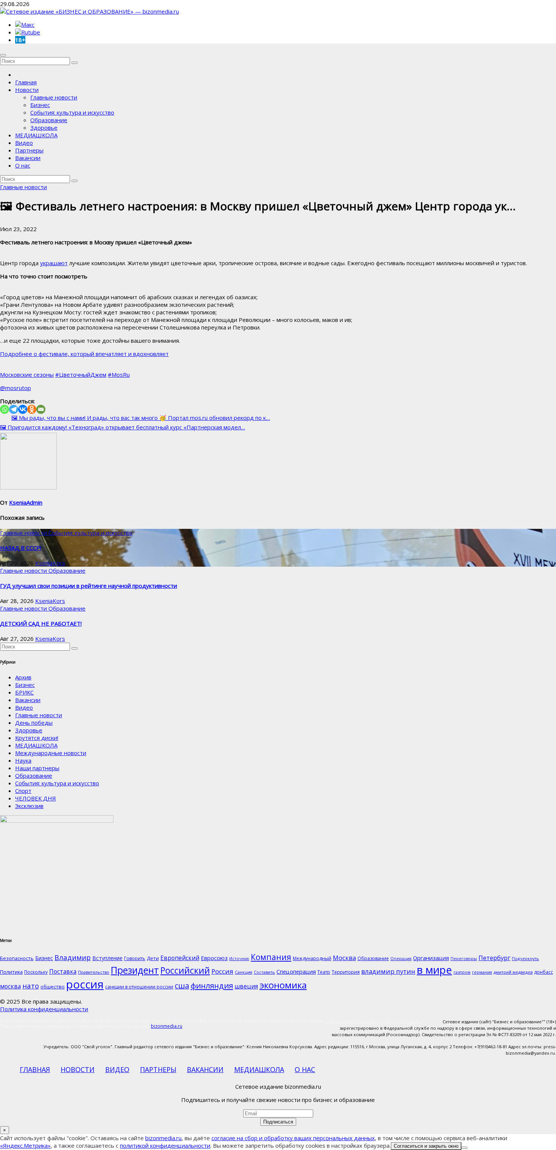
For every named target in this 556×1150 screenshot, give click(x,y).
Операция (401, 958)
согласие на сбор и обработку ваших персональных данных (293, 1138)
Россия (222, 971)
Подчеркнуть (525, 958)
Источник (239, 958)
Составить (264, 972)
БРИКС (24, 692)
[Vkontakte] (22, 409)
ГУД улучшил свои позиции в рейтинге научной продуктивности (88, 585)
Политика (11, 971)
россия (85, 984)
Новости (27, 89)
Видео (24, 142)
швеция (246, 986)
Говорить (134, 958)
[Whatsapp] (4, 409)
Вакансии (27, 158)
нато (30, 985)
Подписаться (278, 1122)
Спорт (23, 790)
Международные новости (50, 753)
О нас (22, 165)
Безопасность (17, 958)
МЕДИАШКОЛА (36, 135)
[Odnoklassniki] (31, 409)
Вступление (107, 958)
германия (482, 972)
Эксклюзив (29, 806)
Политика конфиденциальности (44, 1009)
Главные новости (53, 97)
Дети (153, 958)
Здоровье (43, 127)
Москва (344, 957)
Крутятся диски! (36, 737)
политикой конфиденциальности (165, 1145)
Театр (323, 972)
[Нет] (464, 1148)
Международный (312, 958)
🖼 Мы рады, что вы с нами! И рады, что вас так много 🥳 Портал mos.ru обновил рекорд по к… (140, 417)
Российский (185, 970)
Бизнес (40, 105)
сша (182, 986)
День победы (34, 722)
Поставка (62, 971)
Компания (271, 957)
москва (10, 986)
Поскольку (36, 972)
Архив (23, 677)
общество (52, 986)
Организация (431, 958)
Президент (135, 970)
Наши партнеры (37, 768)
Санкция (243, 972)
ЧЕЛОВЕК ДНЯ (35, 798)
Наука (23, 760)
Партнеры (29, 150)
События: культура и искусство (72, 112)
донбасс (543, 972)
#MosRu (119, 374)
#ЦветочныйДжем (80, 374)
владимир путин (388, 971)
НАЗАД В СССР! (20, 548)
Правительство (93, 972)
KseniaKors (50, 563)
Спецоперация (296, 971)
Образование (48, 120)
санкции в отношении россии (139, 987)
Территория (346, 972)
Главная (26, 82)
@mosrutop (15, 388)
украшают (54, 263)
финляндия (212, 985)
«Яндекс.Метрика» (25, 1145)
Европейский (179, 958)
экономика (283, 985)
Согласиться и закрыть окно (426, 1146)
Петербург (494, 957)
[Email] (40, 409)
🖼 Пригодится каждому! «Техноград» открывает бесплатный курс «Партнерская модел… (122, 427)
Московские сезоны (27, 374)
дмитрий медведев (513, 972)
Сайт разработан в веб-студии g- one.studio (373, 1021)
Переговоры (463, 958)
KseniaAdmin (25, 502)
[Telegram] (13, 409)
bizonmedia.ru (166, 1026)
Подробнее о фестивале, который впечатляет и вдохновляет (84, 353)
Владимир (72, 957)
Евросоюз (214, 958)
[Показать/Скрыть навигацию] (3, 55)
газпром (462, 972)
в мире (434, 969)
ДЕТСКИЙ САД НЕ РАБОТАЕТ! (41, 623)
